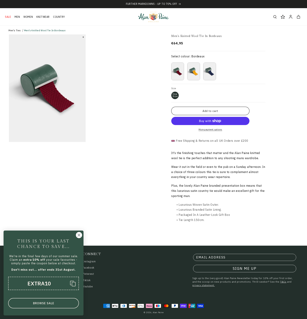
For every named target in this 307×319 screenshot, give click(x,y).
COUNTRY (59, 16)
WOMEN (28, 16)
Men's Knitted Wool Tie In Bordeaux (45, 30)
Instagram (89, 261)
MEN (17, 16)
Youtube (88, 286)
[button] (8, 16)
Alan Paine (158, 312)
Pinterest (88, 273)
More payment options (210, 129)
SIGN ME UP (245, 268)
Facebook (88, 267)
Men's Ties (15, 30)
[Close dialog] (79, 235)
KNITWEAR (43, 16)
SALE (8, 16)
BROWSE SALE (43, 303)
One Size (175, 95)
